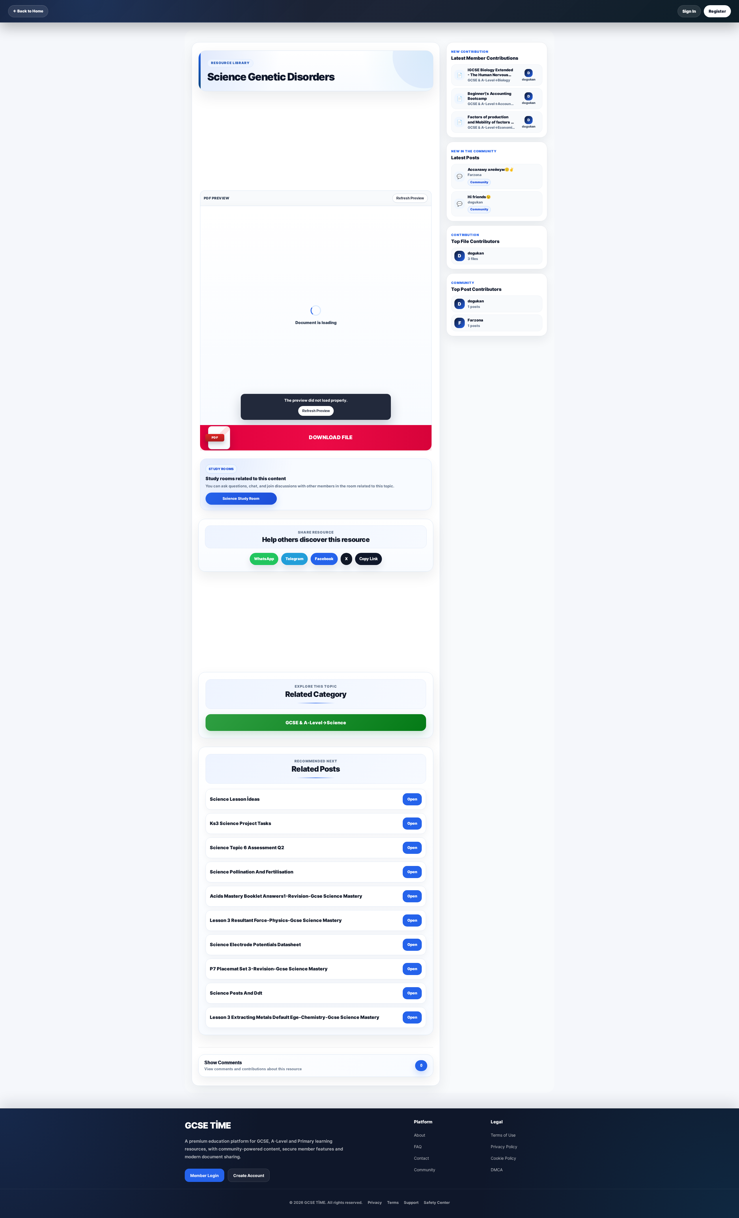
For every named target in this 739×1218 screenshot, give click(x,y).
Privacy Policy (504, 964)
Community (479, 182)
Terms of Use (503, 953)
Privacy (375, 1020)
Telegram (294, 468)
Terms (393, 1020)
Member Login (204, 993)
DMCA (497, 987)
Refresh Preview (410, 108)
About (419, 953)
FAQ (418, 964)
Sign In (689, 11)
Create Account (248, 993)
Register (717, 11)
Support (411, 1020)
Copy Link (368, 469)
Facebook (324, 468)
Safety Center (437, 1020)
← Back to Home (28, 11)
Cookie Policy (503, 976)
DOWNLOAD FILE (330, 347)
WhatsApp (264, 468)
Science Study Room (241, 408)
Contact (421, 976)
